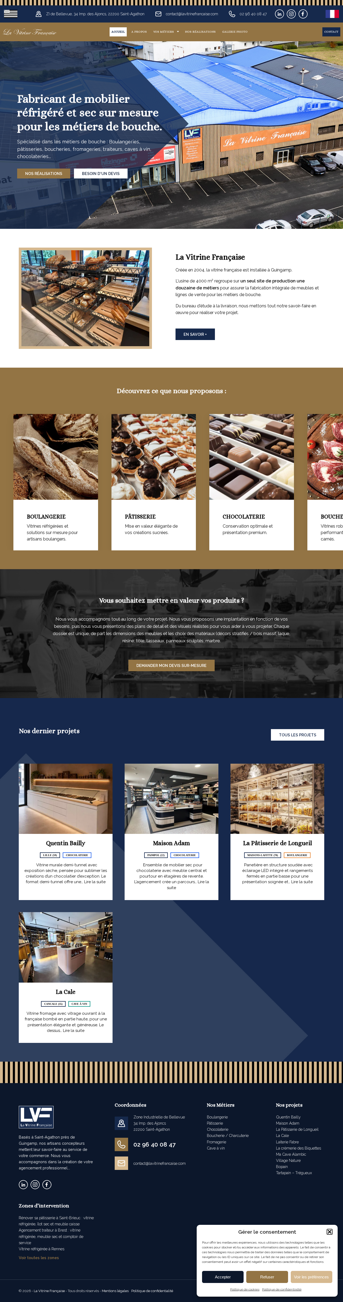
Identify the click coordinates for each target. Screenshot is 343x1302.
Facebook (303, 13)
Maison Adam (171, 843)
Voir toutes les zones (39, 1257)
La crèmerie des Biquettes (298, 1148)
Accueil (118, 31)
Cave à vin (216, 1148)
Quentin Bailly (65, 843)
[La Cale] (66, 947)
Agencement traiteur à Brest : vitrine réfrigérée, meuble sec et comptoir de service (51, 1236)
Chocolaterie (217, 1129)
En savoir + (195, 334)
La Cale (66, 991)
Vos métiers (163, 31)
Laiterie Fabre (287, 1142)
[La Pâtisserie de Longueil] (277, 799)
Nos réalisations (200, 31)
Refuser (267, 1277)
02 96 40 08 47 (154, 1144)
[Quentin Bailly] (66, 799)
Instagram (291, 13)
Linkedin (279, 13)
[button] (329, 1231)
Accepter (223, 1277)
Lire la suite (95, 881)
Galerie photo (235, 31)
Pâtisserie (215, 1123)
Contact (331, 31)
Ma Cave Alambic (291, 1154)
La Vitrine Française (49, 1291)
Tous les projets (297, 735)
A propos (139, 31)
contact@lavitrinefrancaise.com (159, 1163)
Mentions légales (115, 1291)
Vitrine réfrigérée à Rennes (41, 1249)
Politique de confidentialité (281, 1289)
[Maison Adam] (171, 799)
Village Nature (288, 1160)
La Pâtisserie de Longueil (277, 843)
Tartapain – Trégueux (294, 1172)
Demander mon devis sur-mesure (171, 665)
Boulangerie (217, 1117)
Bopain (282, 1166)
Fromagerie (216, 1142)
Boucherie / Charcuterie (228, 1135)
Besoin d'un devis (101, 173)
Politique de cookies (244, 1289)
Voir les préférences (311, 1277)
